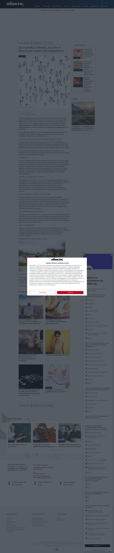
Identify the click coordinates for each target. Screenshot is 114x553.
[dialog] (57, 276)
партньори (42, 265)
